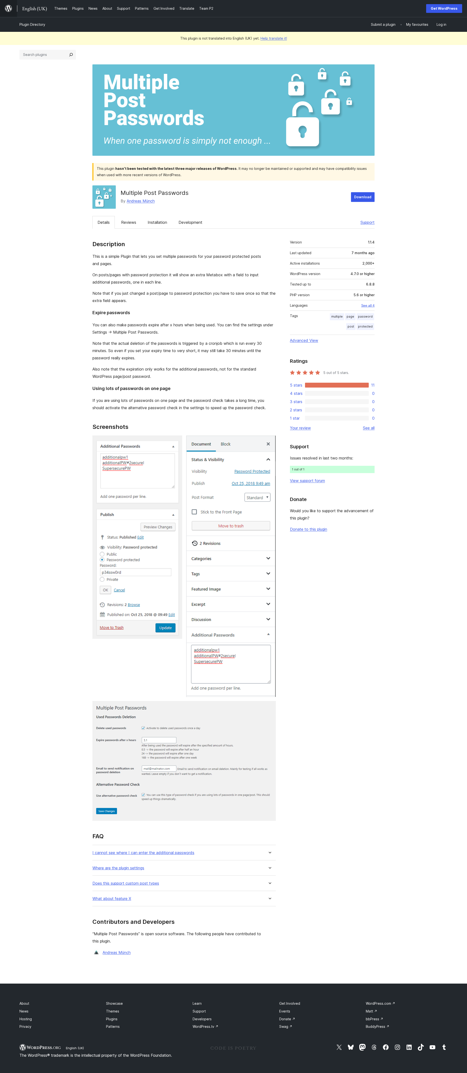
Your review (300, 427)
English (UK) (75, 1048)
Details (104, 222)
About (24, 1003)
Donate (287, 1019)
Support (367, 222)
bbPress (374, 1019)
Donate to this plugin (308, 529)
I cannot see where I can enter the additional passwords (143, 852)
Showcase (114, 1003)
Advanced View (304, 340)
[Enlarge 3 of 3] (269, 707)
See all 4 (368, 305)
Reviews (128, 222)
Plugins (111, 1019)
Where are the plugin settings (118, 868)
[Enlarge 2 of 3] (269, 442)
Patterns (113, 1026)
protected (365, 326)
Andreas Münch (141, 201)
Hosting (25, 1019)
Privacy (25, 1026)
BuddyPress (377, 1026)
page (350, 316)
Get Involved (289, 1003)
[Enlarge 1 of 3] (175, 442)
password (365, 316)
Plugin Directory (32, 24)
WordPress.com (380, 1003)
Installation (157, 222)
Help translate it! (273, 38)
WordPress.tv (205, 1026)
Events (284, 1011)
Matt (371, 1011)
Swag (285, 1026)
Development (190, 222)
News (23, 1011)
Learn (197, 1003)
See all (369, 427)
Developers (202, 1019)
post (351, 326)
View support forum (307, 480)
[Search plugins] (71, 55)
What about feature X (111, 898)
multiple (337, 316)
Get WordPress (444, 8)
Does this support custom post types (125, 883)
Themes (112, 1011)
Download (362, 197)
